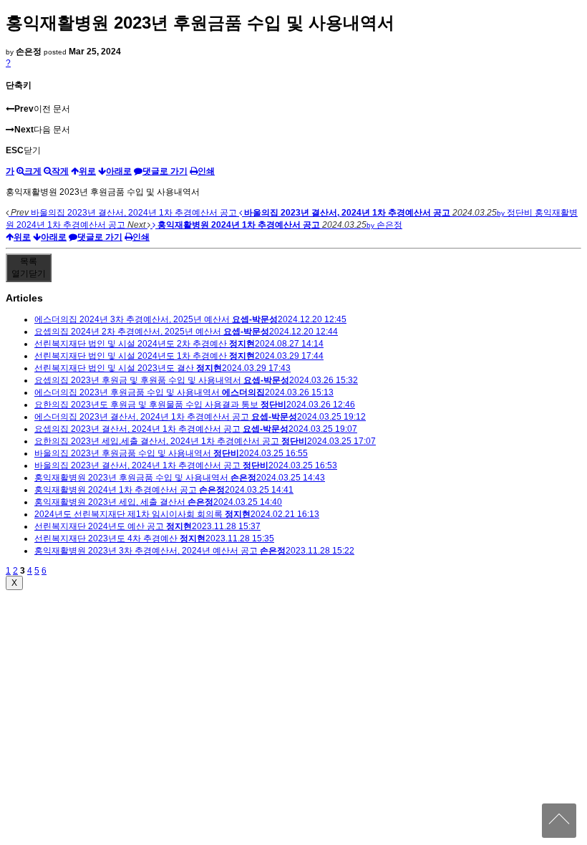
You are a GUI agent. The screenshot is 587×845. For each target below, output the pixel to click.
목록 (28, 267)
